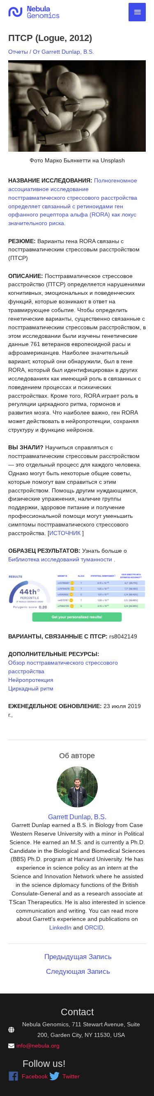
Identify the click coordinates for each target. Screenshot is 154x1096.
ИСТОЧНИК (64, 533)
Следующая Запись (78, 971)
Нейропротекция (30, 680)
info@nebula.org (38, 1045)
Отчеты (18, 51)
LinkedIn (60, 927)
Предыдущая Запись (78, 956)
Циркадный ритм (30, 688)
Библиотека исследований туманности (60, 559)
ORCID (94, 927)
